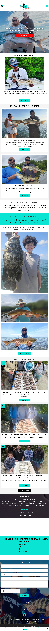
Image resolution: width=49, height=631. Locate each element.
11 (30, 511)
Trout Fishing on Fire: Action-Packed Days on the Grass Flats (24, 477)
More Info (24, 195)
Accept (25, 629)
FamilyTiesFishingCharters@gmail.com (24, 611)
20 (3, 365)
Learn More (24, 149)
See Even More (24, 353)
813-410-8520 (24, 607)
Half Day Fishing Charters (24, 140)
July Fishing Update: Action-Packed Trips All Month (24, 435)
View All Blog (24, 490)
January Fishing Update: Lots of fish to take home (24, 392)
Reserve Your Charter (24, 35)
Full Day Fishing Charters (24, 186)
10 (29, 511)
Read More (24, 100)
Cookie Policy (41, 627)
